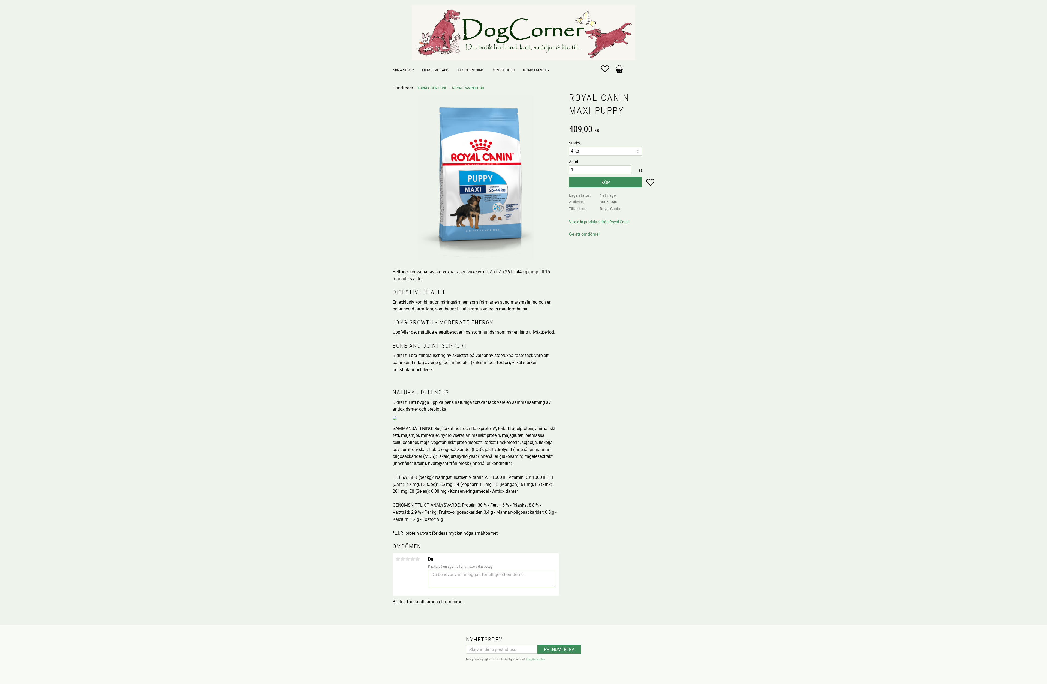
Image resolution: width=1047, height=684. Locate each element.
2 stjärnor (402, 559)
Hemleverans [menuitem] (435, 70)
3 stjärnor (407, 559)
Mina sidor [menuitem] (403, 70)
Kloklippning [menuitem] (471, 70)
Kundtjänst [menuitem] (535, 70)
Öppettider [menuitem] (504, 70)
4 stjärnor (412, 559)
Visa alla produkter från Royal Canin (599, 221)
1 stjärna (397, 559)
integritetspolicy (535, 659)
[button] (608, 69)
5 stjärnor (417, 559)
